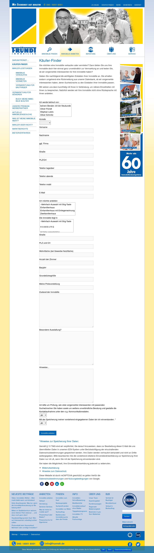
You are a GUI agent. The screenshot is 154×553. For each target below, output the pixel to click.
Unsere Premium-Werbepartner (21, 107)
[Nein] (151, 549)
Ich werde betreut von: (49, 102)
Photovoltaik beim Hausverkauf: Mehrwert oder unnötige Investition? (24, 526)
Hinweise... (44, 367)
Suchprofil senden (62, 506)
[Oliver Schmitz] (55, 114)
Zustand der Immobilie (49, 291)
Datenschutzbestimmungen (51, 478)
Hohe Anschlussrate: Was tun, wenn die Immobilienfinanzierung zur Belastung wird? (24, 505)
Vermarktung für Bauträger (25, 86)
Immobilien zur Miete (63, 509)
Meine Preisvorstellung (49, 283)
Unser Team (93, 498)
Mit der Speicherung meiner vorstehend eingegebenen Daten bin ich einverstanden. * (77, 419)
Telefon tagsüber (46, 167)
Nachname (44, 135)
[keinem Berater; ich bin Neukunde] (55, 105)
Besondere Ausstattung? (50, 329)
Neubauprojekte (61, 503)
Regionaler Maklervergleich (94, 508)
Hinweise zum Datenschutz (54, 471)
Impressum (24, 534)
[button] (42, 484)
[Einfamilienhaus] (57, 207)
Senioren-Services (45, 507)
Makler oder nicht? (22, 125)
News (118, 5)
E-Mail (42, 192)
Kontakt (137, 5)
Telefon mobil (45, 184)
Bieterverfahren (21, 133)
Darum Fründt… (20, 60)
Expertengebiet (94, 501)
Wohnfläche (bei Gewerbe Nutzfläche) (56, 251)
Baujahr (42, 267)
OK (103, 549)
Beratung (90, 54)
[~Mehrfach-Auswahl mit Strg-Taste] (57, 204)
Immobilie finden (49, 54)
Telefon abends (46, 176)
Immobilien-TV (77, 514)
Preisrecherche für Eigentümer (45, 521)
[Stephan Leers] (55, 111)
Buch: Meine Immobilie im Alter (24, 100)
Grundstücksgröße (47, 275)
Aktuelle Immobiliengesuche (22, 113)
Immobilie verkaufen (21, 73)
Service (132, 54)
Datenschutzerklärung (123, 549)
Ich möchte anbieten (48, 200)
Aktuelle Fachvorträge (77, 518)
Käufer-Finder (108, 5)
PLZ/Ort (42, 159)
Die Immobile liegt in (48, 217)
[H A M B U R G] (56, 226)
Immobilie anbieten (70, 54)
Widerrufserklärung (50, 467)
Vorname (43, 127)
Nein (109, 549)
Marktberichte (20, 129)
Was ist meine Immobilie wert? (23, 119)
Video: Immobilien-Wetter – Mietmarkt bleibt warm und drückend (23, 499)
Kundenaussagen (95, 504)
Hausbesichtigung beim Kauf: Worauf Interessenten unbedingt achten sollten (24, 520)
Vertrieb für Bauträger (110, 499)
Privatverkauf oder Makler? (45, 516)
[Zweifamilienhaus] (57, 213)
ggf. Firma (43, 143)
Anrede (42, 119)
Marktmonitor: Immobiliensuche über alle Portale (62, 517)
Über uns (111, 54)
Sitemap (14, 534)
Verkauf (42, 501)
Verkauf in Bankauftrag (110, 507)
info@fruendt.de (54, 543)
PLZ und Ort (44, 242)
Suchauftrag (60, 512)
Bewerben (127, 5)
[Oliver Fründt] (55, 108)
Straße (42, 151)
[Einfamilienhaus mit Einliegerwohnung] (57, 210)
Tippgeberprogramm (79, 511)
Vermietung (43, 504)
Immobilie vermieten (21, 80)
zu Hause (95, 5)
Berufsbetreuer (111, 503)
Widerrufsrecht (127, 522)
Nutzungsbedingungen (78, 478)
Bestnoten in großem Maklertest (95, 513)
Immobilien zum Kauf (61, 499)
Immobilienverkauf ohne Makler (78, 507)
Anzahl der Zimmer (47, 259)
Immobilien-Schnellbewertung (78, 499)
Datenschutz (35, 534)
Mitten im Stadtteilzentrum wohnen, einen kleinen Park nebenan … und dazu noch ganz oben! (24, 512)
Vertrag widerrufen (129, 526)
